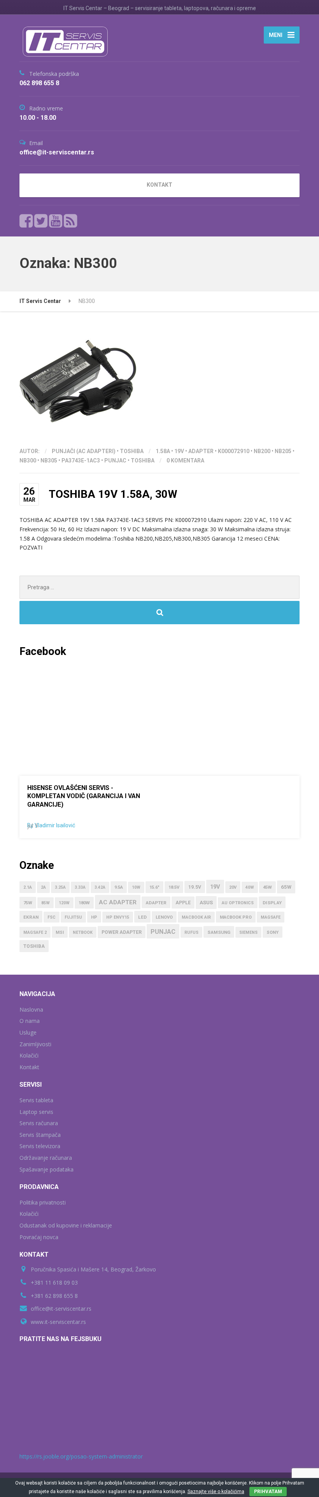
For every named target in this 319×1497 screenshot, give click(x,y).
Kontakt (29, 1067)
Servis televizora (39, 1146)
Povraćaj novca (38, 1237)
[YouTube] (56, 221)
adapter (201, 451)
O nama (29, 1020)
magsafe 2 (35, 932)
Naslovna (31, 1009)
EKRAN (31, 917)
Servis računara (38, 1123)
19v (179, 451)
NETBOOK (83, 932)
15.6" (154, 887)
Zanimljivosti (35, 1044)
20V (233, 887)
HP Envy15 (117, 917)
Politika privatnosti (42, 1202)
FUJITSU (73, 917)
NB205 (283, 451)
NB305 (48, 460)
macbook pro (236, 917)
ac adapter (118, 902)
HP (94, 917)
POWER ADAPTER (122, 932)
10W (136, 887)
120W (64, 902)
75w (27, 902)
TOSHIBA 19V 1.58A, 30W (113, 494)
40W (249, 887)
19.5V (194, 887)
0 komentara (185, 460)
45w (267, 887)
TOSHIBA (132, 451)
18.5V (173, 887)
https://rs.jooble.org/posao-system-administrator (81, 1456)
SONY (272, 932)
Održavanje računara (45, 1157)
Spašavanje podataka (46, 1169)
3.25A (60, 887)
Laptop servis (36, 1111)
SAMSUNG (218, 932)
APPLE (183, 902)
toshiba (142, 460)
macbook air (196, 917)
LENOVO (164, 917)
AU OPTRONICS (238, 902)
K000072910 (233, 451)
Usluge (28, 1032)
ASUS (206, 902)
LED (142, 917)
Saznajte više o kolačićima (216, 1491)
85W (45, 902)
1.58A (163, 451)
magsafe (270, 917)
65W (286, 887)
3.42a (100, 887)
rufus (191, 932)
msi (60, 932)
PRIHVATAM (268, 1491)
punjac (115, 460)
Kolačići (29, 1055)
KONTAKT (159, 185)
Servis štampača (40, 1134)
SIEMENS (248, 932)
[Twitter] (41, 221)
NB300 (27, 460)
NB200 (262, 451)
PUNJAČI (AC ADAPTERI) (84, 451)
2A (43, 887)
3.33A (80, 887)
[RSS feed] (70, 221)
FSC (51, 917)
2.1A (27, 887)
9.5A (118, 887)
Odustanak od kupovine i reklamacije (65, 1225)
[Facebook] (26, 221)
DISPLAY (272, 902)
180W (84, 902)
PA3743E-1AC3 (80, 460)
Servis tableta (36, 1100)
